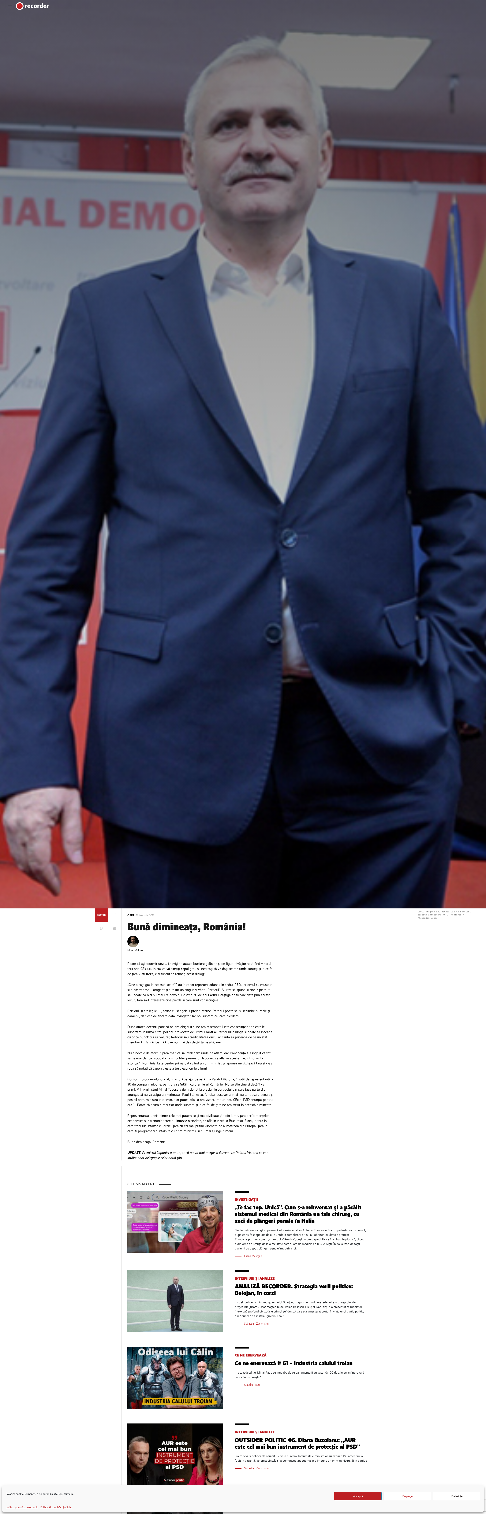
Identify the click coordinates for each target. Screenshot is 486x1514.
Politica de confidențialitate (56, 1507)
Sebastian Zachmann (256, 1323)
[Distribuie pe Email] (115, 928)
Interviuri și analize (255, 1278)
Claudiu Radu (252, 1384)
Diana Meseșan (253, 1256)
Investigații (246, 1199)
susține (101, 915)
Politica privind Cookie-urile (22, 1507)
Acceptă (358, 1496)
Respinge (407, 1496)
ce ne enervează (251, 1355)
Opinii (131, 915)
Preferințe (456, 1496)
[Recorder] (32, 6)
